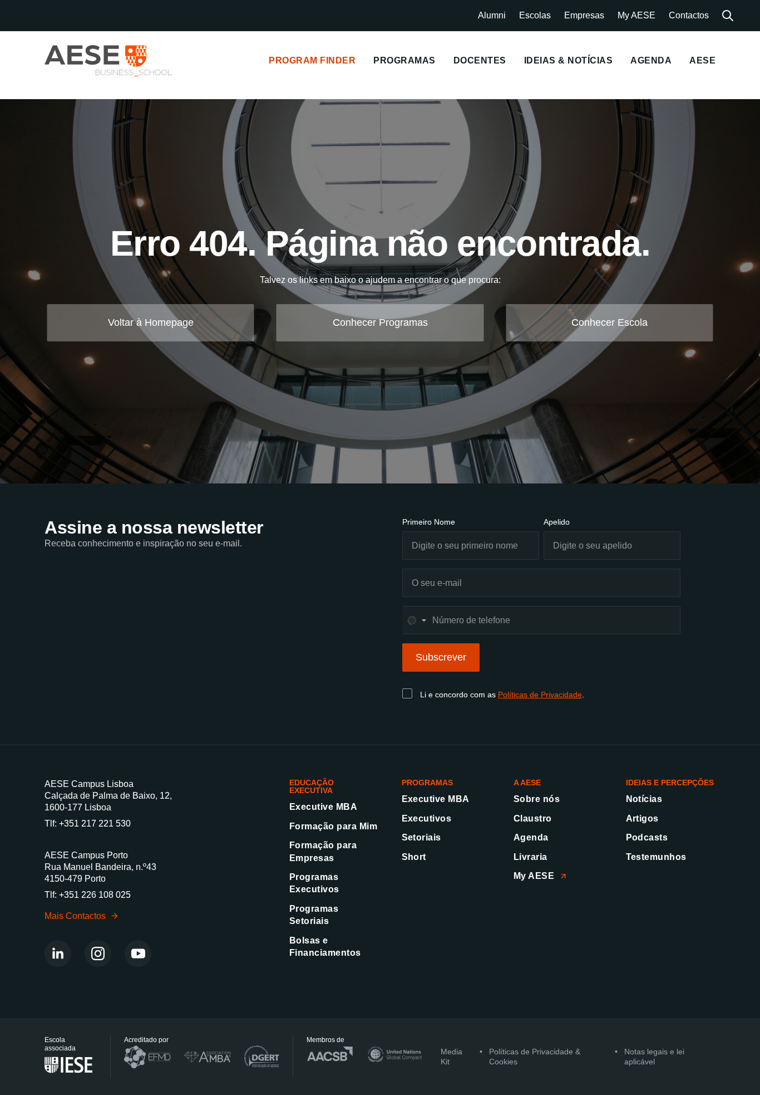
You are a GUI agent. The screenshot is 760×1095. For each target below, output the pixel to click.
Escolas (535, 15)
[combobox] (416, 620)
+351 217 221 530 (95, 823)
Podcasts (647, 837)
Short (414, 857)
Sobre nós (537, 799)
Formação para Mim (333, 826)
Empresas (584, 15)
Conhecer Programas (380, 322)
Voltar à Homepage (151, 322)
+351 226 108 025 (95, 895)
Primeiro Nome (428, 521)
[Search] (727, 15)
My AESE (636, 15)
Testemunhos (656, 857)
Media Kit (451, 1056)
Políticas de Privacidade (540, 694)
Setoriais (421, 837)
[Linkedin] (58, 953)
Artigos (642, 818)
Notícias (644, 799)
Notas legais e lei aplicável (654, 1056)
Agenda (531, 837)
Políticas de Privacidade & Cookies (534, 1056)
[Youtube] (138, 953)
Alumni (492, 15)
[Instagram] (98, 953)
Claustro (533, 818)
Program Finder (312, 60)
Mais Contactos (75, 916)
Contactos (689, 15)
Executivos (427, 818)
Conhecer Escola (609, 322)
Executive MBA (323, 807)
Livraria (530, 857)
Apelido (557, 521)
